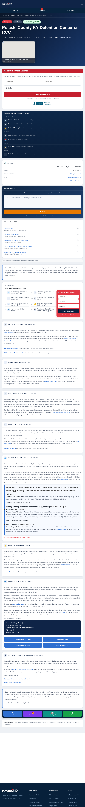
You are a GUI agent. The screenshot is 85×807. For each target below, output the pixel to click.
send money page (66, 565)
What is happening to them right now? (17, 298)
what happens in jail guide (61, 412)
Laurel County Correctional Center (15, 252)
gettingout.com (60, 529)
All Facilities (11, 15)
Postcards (32, 798)
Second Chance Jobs (56, 802)
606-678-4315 (65, 37)
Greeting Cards (34, 802)
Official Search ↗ (75, 181)
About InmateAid (73, 795)
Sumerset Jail (8, 228)
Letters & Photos (34, 795)
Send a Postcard (62, 639)
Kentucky (20, 15)
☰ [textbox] (82, 3)
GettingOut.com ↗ (75, 174)
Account (72, 10)
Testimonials (72, 802)
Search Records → (42, 94)
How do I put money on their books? (42, 304)
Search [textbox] (15, 10)
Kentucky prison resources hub (22, 669)
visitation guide (63, 479)
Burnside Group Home (11, 234)
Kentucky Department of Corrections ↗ (17, 679)
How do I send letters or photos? (16, 310)
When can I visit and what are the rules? (16, 304)
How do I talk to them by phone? (42, 298)
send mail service (18, 604)
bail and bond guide (50, 381)
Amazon (63, 612)
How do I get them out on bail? (42, 292)
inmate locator (8, 332)
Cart (43, 10)
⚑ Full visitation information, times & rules (17, 537)
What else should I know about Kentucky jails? (42, 310)
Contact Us (72, 798)
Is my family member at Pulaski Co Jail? (16, 292)
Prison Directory (54, 795)
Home (4, 15)
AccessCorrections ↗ (74, 177)
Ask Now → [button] (42, 212)
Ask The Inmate (54, 798)
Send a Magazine (62, 645)
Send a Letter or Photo (23, 639)
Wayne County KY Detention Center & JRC (18, 246)
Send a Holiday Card (23, 645)
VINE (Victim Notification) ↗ (13, 682)
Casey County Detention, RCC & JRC (16, 240)
